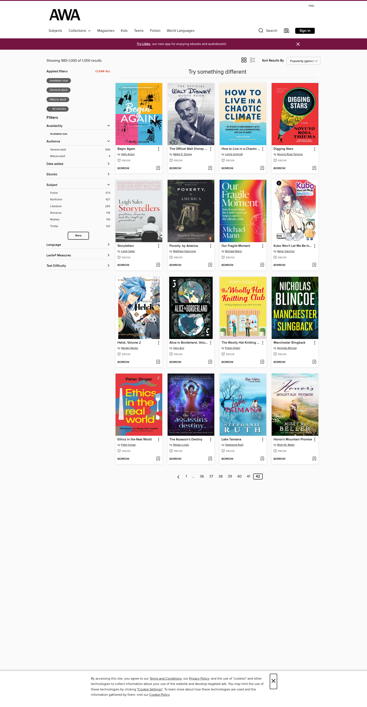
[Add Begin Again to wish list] (158, 168)
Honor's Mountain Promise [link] (293, 439)
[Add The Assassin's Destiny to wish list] (210, 459)
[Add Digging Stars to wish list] (314, 168)
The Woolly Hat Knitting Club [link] (241, 343)
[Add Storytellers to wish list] (158, 265)
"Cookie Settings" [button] (149, 689)
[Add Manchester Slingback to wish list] (314, 362)
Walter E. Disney (182, 154)
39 (230, 476)
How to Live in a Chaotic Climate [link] (241, 149)
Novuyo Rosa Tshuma (290, 154)
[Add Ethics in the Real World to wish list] (158, 459)
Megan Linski (181, 445)
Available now (58, 134)
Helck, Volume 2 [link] (129, 343)
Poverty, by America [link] (183, 246)
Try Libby (143, 44)
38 (220, 476)
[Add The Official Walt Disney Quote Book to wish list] (210, 168)
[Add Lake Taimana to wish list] (262, 459)
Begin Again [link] (126, 149)
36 (202, 476)
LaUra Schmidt (234, 154)
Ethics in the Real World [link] (134, 439)
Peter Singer (128, 445)
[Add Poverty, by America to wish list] (210, 265)
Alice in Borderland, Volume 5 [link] (188, 343)
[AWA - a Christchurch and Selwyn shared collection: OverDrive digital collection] (64, 14)
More (78, 236)
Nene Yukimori (286, 251)
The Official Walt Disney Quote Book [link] (188, 149)
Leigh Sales (128, 251)
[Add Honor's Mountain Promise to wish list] (314, 459)
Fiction (155, 30)
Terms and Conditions (166, 678)
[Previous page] (178, 476)
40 (239, 476)
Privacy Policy (199, 678)
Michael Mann (233, 251)
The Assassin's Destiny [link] (185, 439)
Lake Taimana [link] (231, 439)
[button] (267, 31)
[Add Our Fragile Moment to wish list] (262, 265)
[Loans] (286, 31)
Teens (139, 30)
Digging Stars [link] (283, 149)
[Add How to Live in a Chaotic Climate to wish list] (262, 168)
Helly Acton (128, 154)
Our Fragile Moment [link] (236, 246)
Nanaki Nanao (129, 348)
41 (248, 476)
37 (211, 476)
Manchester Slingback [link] (289, 343)
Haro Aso (178, 348)
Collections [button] (78, 30)
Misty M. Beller (286, 445)
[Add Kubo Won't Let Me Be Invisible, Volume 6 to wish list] (314, 265)
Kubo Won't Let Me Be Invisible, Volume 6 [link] (293, 246)
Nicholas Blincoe (287, 348)
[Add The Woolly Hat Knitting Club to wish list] (262, 362)
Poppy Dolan (232, 348)
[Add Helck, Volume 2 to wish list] (158, 362)
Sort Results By (273, 61)
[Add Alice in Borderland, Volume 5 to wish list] (210, 362)
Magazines (105, 30)
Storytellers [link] (125, 246)
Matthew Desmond (184, 251)
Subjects (55, 30)
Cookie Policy (159, 695)
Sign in (305, 30)
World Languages (181, 30)
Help (311, 5)
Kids (124, 30)
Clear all (102, 71)
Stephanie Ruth (234, 445)
